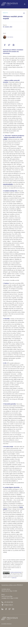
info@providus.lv (8, 605)
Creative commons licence (15, 572)
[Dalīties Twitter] (9, 45)
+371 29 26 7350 (8, 602)
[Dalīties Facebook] (4, 45)
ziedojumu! (14, 577)
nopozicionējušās (8, 184)
